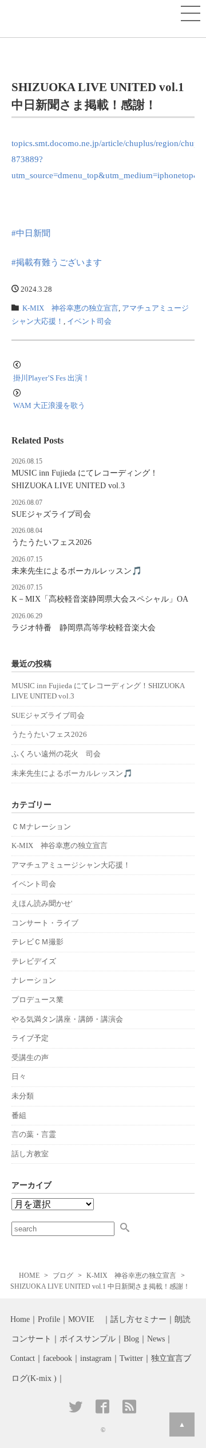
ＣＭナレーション (41, 826)
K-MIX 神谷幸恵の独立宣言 (70, 308)
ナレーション (33, 980)
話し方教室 (30, 1153)
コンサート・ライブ (44, 923)
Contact (22, 1358)
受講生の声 (30, 1057)
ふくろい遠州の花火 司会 (56, 753)
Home (20, 1319)
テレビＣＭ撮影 (37, 941)
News (156, 1339)
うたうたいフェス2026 (51, 542)
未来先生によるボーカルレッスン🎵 (76, 570)
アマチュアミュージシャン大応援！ (70, 865)
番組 (18, 1115)
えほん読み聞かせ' (41, 903)
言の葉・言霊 (33, 1134)
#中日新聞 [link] (30, 233)
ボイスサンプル (88, 1339)
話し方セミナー (138, 1319)
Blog (131, 1339)
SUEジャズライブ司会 (51, 514)
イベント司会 (89, 321)
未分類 (22, 1096)
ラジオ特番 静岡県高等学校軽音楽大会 (83, 627)
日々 (18, 1076)
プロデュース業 (37, 999)
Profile (49, 1319)
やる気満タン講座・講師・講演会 (67, 1019)
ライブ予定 (30, 1038)
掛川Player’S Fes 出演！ (51, 378)
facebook (57, 1358)
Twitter (131, 1358)
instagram (96, 1358)
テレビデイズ (33, 961)
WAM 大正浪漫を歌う (49, 405)
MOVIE (85, 1319)
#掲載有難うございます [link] (56, 262)
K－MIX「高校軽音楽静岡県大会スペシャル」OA (99, 598)
